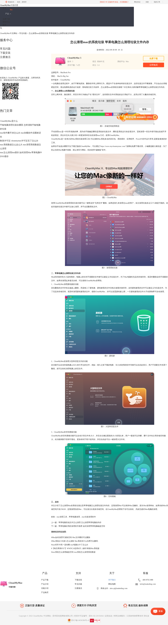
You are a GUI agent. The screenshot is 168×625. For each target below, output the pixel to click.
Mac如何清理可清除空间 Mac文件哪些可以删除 (70, 537)
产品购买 (44, 592)
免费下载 (6, 19)
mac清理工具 (62, 517)
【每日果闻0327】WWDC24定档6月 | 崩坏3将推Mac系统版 (75, 548)
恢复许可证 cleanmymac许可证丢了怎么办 (19, 141)
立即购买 (153, 65)
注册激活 (5, 57)
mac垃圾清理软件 (89, 517)
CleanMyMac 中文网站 (42, 616)
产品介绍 (44, 584)
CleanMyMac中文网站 (8, 33)
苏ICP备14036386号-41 (80, 620)
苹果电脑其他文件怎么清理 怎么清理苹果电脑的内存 (80, 522)
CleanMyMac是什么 (9, 121)
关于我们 (112, 580)
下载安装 (5, 52)
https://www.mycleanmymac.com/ (113, 146)
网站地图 (112, 584)
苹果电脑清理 (74, 517)
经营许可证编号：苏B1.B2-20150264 (88, 616)
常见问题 (23, 33)
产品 (7, 14)
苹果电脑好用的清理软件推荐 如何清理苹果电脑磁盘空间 (82, 526)
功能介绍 (44, 588)
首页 (4, 8)
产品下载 (44, 580)
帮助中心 (6, 22)
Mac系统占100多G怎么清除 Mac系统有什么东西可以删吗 (74, 541)
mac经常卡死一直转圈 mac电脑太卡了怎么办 (69, 545)
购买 (4, 25)
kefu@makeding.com (148, 584)
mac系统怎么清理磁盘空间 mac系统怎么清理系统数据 (73, 552)
